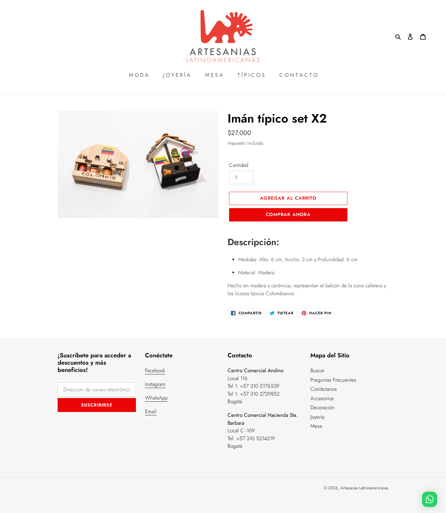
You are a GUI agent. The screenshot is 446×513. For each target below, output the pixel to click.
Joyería (317, 416)
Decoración (322, 407)
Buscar (317, 370)
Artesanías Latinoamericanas (364, 488)
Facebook (155, 370)
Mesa (316, 426)
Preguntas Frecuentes (333, 379)
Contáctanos (323, 389)
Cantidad (238, 165)
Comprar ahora (288, 214)
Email (151, 411)
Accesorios (322, 398)
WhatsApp (156, 397)
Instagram (155, 384)
